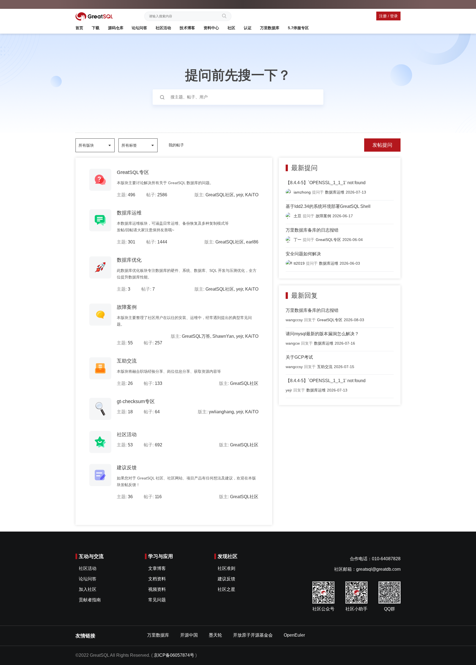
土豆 (297, 216)
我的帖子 (176, 145)
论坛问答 (139, 28)
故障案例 (127, 307)
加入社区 (87, 589)
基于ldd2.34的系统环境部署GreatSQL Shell (328, 206)
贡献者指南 (90, 599)
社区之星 (226, 589)
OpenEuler (294, 635)
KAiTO (251, 194)
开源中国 (189, 635)
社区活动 (163, 28)
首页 (79, 28)
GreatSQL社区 (219, 194)
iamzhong (302, 192)
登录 (394, 16)
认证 (247, 28)
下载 (95, 28)
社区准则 (226, 568)
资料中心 (211, 28)
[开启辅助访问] (399, 3)
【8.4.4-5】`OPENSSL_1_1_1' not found (326, 182)
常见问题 (157, 599)
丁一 (297, 239)
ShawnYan (223, 336)
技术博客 (187, 28)
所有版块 (86, 145)
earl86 (252, 242)
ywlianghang (221, 411)
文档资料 (157, 578)
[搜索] (226, 15)
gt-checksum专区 (136, 401)
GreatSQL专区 (133, 172)
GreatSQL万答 (196, 336)
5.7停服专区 (298, 28)
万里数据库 (269, 28)
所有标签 (129, 145)
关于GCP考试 (299, 357)
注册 (383, 16)
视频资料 (157, 589)
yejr (239, 194)
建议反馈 (127, 467)
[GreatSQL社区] (94, 16)
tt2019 (299, 263)
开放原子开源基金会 (253, 635)
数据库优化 (129, 260)
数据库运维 (129, 213)
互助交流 (127, 361)
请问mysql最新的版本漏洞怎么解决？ (322, 333)
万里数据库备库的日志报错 (312, 230)
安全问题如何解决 (303, 253)
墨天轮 (215, 635)
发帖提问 (382, 145)
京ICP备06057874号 (174, 655)
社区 (231, 28)
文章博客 (157, 568)
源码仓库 (115, 28)
